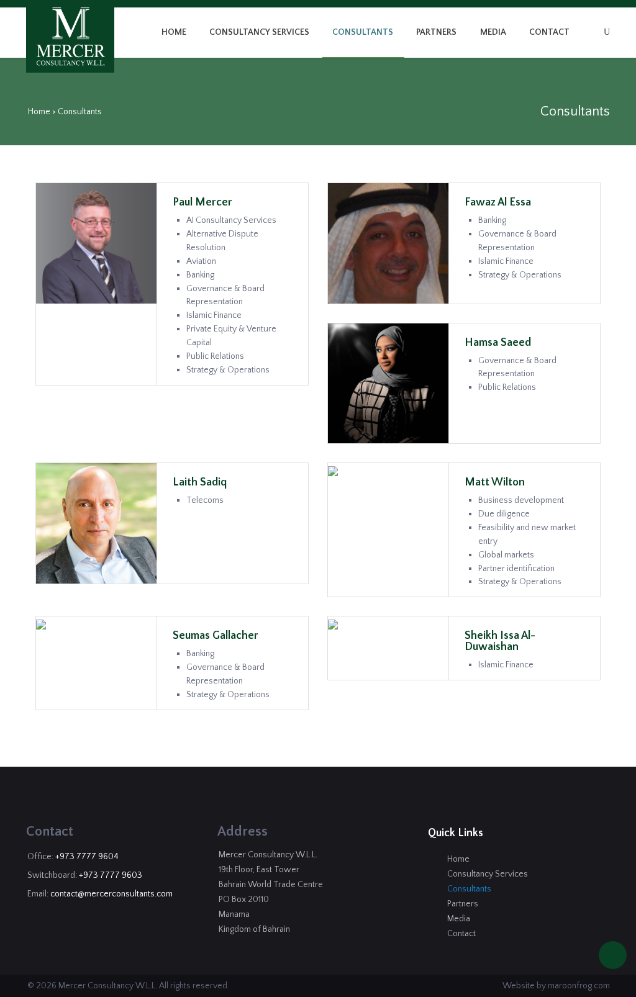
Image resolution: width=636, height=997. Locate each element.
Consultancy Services (259, 32)
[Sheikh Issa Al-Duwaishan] (333, 624)
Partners (436, 32)
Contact (549, 32)
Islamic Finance (214, 315)
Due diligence (504, 514)
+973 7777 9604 (87, 857)
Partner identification (516, 569)
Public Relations (215, 356)
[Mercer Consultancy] (71, 36)
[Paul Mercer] (96, 243)
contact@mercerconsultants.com (111, 894)
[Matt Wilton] (333, 471)
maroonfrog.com (579, 986)
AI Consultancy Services (231, 220)
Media (493, 32)
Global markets (506, 555)
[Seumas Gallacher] (41, 624)
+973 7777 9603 (110, 875)
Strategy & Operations (228, 370)
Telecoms (205, 500)
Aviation (201, 261)
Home (173, 32)
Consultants (362, 32)
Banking (200, 275)
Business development (521, 500)
